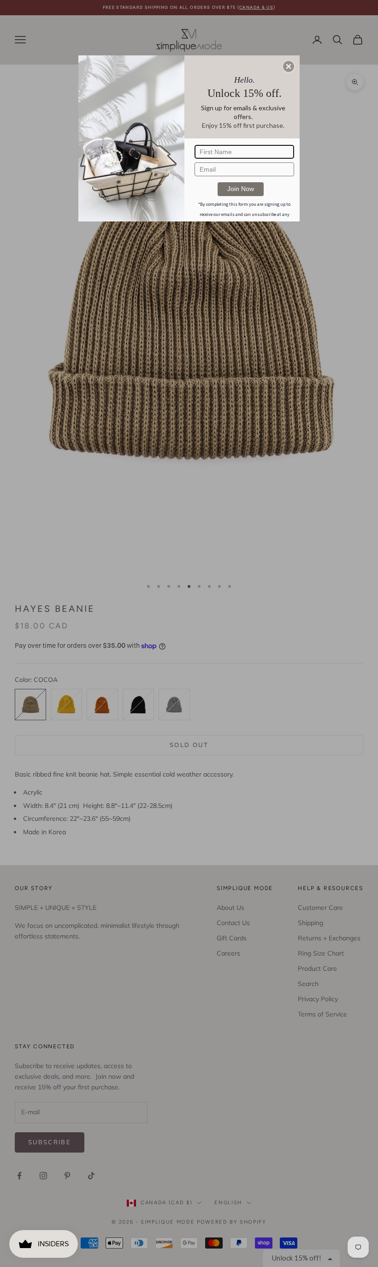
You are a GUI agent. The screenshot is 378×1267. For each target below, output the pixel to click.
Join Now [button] (240, 188)
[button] (288, 66)
